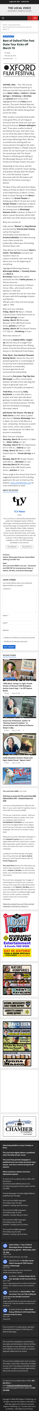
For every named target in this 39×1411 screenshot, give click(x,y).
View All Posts (27, 547)
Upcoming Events (8, 36)
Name (5, 615)
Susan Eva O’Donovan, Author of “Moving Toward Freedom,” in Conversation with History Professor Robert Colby (18, 724)
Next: (19, 567)
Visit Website (12, 547)
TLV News (7, 53)
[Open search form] (25, 18)
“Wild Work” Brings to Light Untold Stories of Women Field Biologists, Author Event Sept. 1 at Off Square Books (17, 687)
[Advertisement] (19, 1091)
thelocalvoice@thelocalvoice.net (19, 1385)
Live (35, 18)
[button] (3, 18)
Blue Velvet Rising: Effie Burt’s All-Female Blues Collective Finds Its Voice (19, 1312)
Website (6, 630)
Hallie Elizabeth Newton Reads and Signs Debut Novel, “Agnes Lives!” (17, 759)
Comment (7, 589)
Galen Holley (14, 1245)
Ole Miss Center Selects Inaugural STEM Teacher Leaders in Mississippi (18, 1263)
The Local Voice (19, 8)
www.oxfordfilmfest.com (20, 483)
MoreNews (19, 1409)
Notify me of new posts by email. (16, 641)
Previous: (19, 557)
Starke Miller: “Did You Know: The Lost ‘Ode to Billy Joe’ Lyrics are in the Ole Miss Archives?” (19, 1294)
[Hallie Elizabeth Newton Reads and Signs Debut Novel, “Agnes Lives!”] (19, 744)
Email (5, 623)
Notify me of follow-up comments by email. (19, 638)
